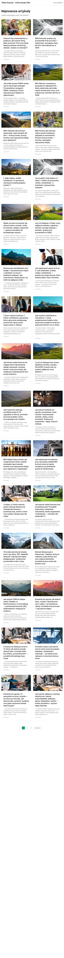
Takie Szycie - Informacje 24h (15, 2)
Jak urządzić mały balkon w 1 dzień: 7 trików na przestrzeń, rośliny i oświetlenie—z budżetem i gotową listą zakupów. (47, 183)
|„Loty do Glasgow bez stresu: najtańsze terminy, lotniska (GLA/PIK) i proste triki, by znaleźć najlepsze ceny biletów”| (47, 367)
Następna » (38, 728)
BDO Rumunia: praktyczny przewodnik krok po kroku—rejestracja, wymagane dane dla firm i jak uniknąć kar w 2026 (46, 43)
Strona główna (58, 3)
